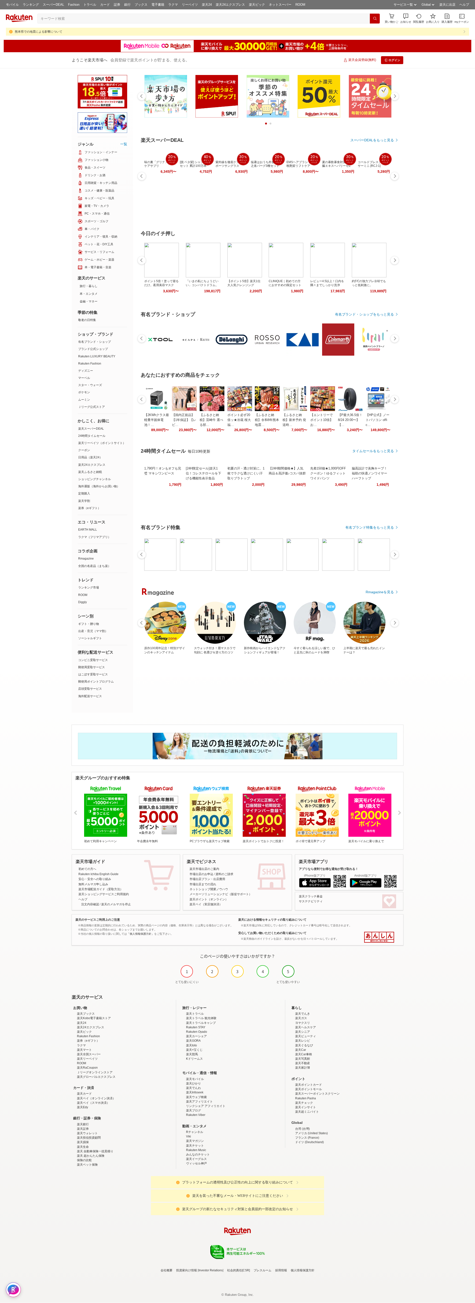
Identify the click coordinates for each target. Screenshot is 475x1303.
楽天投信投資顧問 (89, 1137)
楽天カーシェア (196, 1036)
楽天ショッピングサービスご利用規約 (103, 894)
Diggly (82, 602)
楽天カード (84, 1093)
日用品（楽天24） (90, 457)
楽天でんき (302, 1013)
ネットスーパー (280, 4)
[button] (405, 18)
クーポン (84, 450)
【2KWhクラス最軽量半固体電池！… (156, 420)
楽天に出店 (447, 4)
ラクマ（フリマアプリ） (94, 537)
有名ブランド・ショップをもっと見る (364, 314)
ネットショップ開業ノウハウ (209, 889)
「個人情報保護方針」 (140, 933)
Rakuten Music (196, 1150)
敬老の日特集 (87, 320)
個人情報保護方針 (302, 1270)
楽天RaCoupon (87, 1067)
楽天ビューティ (305, 1036)
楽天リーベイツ (87, 1058)
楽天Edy (82, 1107)
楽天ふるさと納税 (90, 472)
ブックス (141, 4)
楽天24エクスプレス (230, 4)
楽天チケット (195, 1145)
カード (105, 4)
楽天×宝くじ (194, 1050)
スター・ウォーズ (90, 385)
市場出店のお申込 (201, 874)
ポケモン (84, 392)
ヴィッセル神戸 (196, 1163)
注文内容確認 (90, 904)
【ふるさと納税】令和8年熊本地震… (267, 420)
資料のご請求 (224, 874)
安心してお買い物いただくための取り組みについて (272, 933)
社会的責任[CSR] (238, 1270)
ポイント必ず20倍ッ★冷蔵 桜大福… (239, 420)
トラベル (89, 4)
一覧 (123, 144)
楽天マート (84, 1050)
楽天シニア (302, 1031)
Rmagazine (86, 558)
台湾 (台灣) (302, 1129)
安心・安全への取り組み (94, 879)
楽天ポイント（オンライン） (209, 899)
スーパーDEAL (53, 4)
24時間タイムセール (91, 436)
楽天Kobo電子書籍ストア (94, 1018)
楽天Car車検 (303, 1054)
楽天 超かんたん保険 (90, 1155)
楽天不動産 (302, 1063)
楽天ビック (257, 4)
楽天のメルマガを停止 (116, 904)
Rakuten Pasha (305, 1098)
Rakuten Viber (195, 1115)
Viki (188, 1136)
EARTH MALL (87, 529)
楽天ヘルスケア (305, 1027)
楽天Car (300, 1050)
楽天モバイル (195, 1079)
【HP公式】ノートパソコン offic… (377, 420)
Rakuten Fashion (89, 363)
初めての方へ (87, 869)
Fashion (73, 4)
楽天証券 (83, 1129)
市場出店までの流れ (203, 884)
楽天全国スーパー (89, 1054)
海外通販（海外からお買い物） (99, 486)
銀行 (127, 4)
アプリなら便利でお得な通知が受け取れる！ (328, 869)
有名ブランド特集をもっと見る (369, 527)
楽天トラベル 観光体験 (201, 1018)
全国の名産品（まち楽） (94, 566)
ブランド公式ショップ (93, 349)
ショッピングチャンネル (94, 479)
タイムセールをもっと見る (373, 451)
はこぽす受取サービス (93, 674)
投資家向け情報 (186, 1270)
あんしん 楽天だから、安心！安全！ (379, 937)
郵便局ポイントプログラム (96, 681)
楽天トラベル (195, 1013)
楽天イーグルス (196, 1159)
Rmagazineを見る (380, 592)
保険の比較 (84, 1160)
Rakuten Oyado (196, 1031)
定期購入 (84, 493)
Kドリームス (194, 1058)
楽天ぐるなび (304, 1045)
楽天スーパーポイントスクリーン (317, 1093)
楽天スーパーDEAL (91, 428)
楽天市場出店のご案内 (204, 869)
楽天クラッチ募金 (311, 896)
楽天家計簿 (302, 1067)
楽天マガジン (195, 1141)
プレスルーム (262, 1270)
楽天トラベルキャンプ (201, 1023)
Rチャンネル (194, 1132)
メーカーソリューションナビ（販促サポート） (221, 894)
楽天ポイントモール (308, 1089)
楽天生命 (83, 1147)
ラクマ (173, 4)
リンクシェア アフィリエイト (205, 1106)
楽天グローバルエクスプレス (96, 1077)
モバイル (12, 4)
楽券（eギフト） (89, 508)
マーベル (84, 378)
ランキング (31, 4)
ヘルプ (464, 4)
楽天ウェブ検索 (196, 1097)
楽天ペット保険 (87, 1164)
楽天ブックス (86, 1013)
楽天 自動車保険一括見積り (95, 1151)
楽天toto (191, 1045)
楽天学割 (84, 501)
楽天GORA (193, 1040)
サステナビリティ (311, 901)
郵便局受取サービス (91, 667)
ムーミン (84, 399)
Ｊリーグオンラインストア (95, 1072)
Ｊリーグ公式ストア (91, 407)
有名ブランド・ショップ (94, 342)
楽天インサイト (305, 1107)
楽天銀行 (83, 1124)
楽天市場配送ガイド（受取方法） (100, 889)
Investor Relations (210, 1270)
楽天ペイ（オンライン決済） (96, 1098)
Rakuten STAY (195, 1027)
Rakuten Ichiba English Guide (98, 874)
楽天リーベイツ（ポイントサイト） (102, 443)
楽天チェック (304, 1103)
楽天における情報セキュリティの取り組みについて (272, 919)
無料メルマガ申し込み (93, 884)
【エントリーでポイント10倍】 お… (321, 420)
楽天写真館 (302, 1058)
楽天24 (207, 4)
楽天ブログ (193, 1110)
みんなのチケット (198, 1154)
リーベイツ (190, 4)
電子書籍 (157, 4)
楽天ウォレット (87, 1133)
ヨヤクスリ (302, 1023)
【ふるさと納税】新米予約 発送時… (294, 420)
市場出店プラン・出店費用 (207, 879)
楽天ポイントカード (308, 1084)
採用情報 (281, 1270)
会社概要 (166, 1270)
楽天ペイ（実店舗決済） (206, 904)
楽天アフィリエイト (199, 1101)
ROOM (300, 4)
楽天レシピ (302, 1040)
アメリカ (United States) (311, 1133)
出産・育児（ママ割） (93, 631)
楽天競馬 (192, 1054)
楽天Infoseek (194, 1092)
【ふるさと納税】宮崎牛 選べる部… (211, 420)
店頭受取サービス (90, 688)
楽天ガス (301, 1018)
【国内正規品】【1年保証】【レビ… (184, 420)
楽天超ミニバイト (307, 1111)
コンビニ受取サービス (93, 660)
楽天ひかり (193, 1083)
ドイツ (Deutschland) (309, 1142)
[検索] (375, 19)
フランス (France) (307, 1137)
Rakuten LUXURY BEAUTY (96, 356)
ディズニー (85, 370)
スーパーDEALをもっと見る (372, 140)
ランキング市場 (88, 587)
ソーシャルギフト (90, 638)
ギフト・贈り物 (88, 624)
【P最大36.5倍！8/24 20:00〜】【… (350, 420)
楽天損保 (83, 1142)
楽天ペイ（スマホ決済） (93, 1103)
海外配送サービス (90, 696)
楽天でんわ (193, 1088)
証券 (117, 4)
